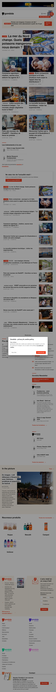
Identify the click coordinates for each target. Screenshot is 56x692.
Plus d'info (14, 352)
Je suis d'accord (41, 352)
